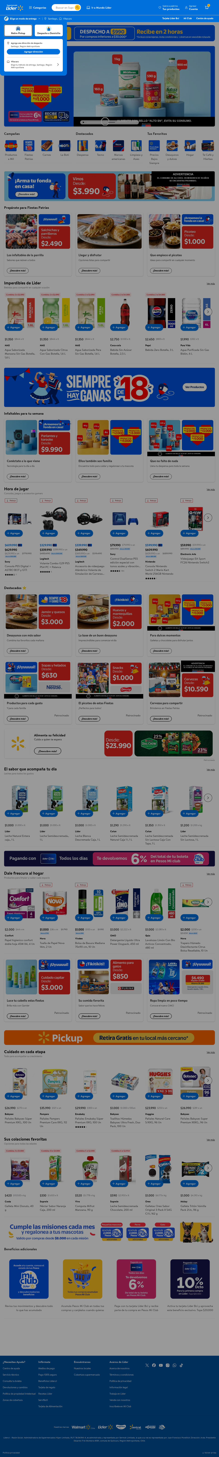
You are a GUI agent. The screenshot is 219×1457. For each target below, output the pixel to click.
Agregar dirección (33, 51)
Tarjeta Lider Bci (170, 18)
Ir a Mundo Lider (101, 7)
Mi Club (188, 18)
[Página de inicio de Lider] (14, 7)
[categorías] (77, 7)
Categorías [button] (39, 7)
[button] (169, 7)
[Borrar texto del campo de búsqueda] (72, 7)
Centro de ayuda (204, 18)
